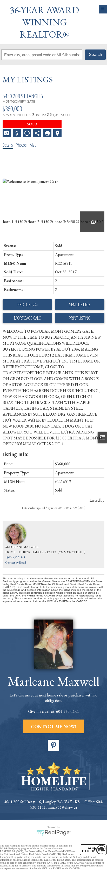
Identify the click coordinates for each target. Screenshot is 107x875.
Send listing (79, 304)
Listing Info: (15, 454)
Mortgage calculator (27, 318)
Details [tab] (8, 145)
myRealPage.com (53, 832)
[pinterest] (53, 745)
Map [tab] (33, 145)
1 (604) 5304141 (15, 557)
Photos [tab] (21, 145)
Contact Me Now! (53, 726)
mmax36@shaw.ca (62, 807)
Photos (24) (27, 304)
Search (95, 54)
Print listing (80, 318)
